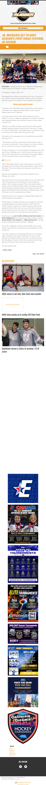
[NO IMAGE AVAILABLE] (12, 311)
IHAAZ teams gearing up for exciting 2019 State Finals (21, 315)
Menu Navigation (23, 28)
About (11, 748)
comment (7, 46)
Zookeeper (17, 779)
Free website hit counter (23, 784)
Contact (11, 752)
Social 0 (20, 766)
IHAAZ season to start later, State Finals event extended (21, 294)
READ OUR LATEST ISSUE (23, 104)
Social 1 (25, 766)
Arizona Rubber (23, 14)
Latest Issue (12, 753)
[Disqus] (23, 387)
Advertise (11, 750)
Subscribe (12, 755)
